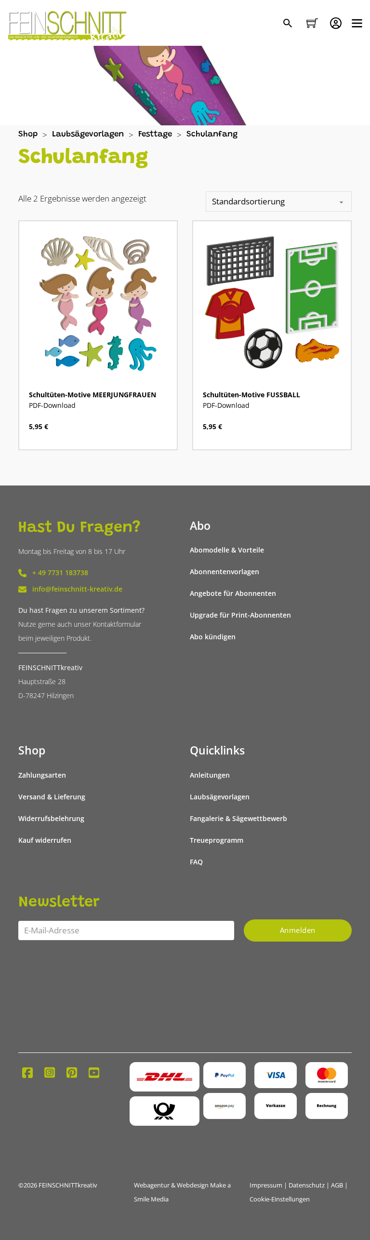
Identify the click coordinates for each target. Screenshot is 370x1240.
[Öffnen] (357, 23)
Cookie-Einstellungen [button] (280, 1199)
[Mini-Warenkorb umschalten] (312, 23)
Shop (28, 135)
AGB (337, 1185)
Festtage (155, 135)
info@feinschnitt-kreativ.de (77, 589)
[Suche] (289, 23)
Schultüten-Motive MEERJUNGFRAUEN (92, 395)
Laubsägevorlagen (88, 135)
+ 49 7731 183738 (60, 572)
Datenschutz (307, 1185)
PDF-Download (52, 405)
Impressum (266, 1185)
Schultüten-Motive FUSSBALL (251, 395)
